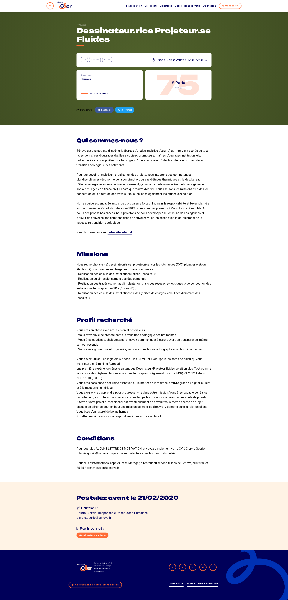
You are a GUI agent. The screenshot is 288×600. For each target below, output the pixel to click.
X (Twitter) (127, 110)
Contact (176, 583)
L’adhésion (209, 5)
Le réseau (151, 5)
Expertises (165, 5)
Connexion (231, 6)
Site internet (99, 94)
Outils (178, 5)
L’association (134, 5)
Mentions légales (202, 583)
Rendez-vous (192, 5)
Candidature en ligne (92, 535)
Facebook (106, 110)
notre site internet (120, 232)
